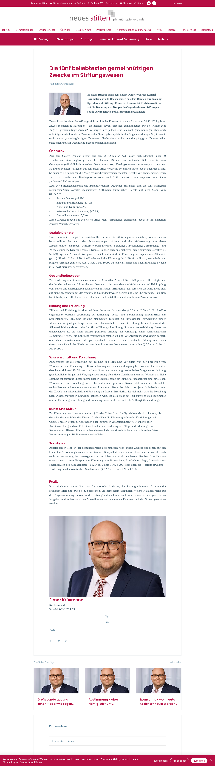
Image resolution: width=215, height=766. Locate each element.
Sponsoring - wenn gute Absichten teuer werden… (158, 702)
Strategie (87, 39)
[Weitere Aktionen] (164, 60)
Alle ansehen (175, 662)
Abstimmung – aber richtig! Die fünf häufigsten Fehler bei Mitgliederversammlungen (107, 702)
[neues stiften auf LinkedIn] (149, 3)
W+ (107, 622)
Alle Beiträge (42, 39)
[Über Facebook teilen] (50, 640)
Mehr (161, 39)
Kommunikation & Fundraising (119, 39)
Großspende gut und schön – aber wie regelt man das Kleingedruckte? (54, 702)
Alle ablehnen (179, 760)
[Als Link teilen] (73, 640)
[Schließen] (211, 760)
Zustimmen (199, 760)
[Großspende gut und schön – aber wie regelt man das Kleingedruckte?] (56, 680)
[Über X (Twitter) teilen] (58, 640)
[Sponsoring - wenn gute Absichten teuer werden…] (158, 680)
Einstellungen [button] (161, 760)
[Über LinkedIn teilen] (66, 640)
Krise (148, 39)
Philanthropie (65, 39)
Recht (52, 630)
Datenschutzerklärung (31, 762)
